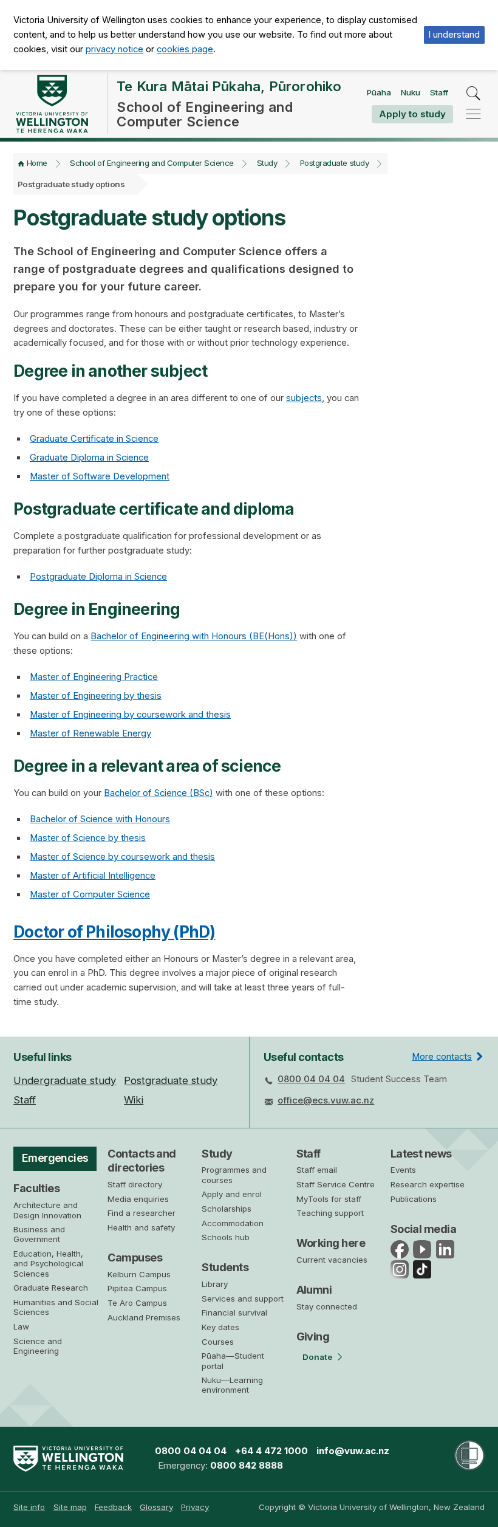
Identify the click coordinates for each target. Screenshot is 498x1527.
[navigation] (473, 114)
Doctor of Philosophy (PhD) (114, 931)
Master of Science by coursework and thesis (122, 856)
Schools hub (226, 1237)
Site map (70, 1507)
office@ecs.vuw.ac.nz (326, 1100)
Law (21, 1326)
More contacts (442, 1056)
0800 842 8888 (246, 1465)
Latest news (421, 1153)
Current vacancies (331, 1259)
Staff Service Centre (335, 1184)
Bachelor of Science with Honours (100, 819)
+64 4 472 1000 (271, 1451)
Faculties (36, 1188)
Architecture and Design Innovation (47, 1210)
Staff (439, 92)
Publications (414, 1199)
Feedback (113, 1507)
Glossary (156, 1507)
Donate (317, 1357)
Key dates (220, 1327)
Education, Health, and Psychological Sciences (48, 1263)
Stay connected (326, 1306)
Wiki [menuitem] (133, 1100)
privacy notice (114, 49)
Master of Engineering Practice (94, 676)
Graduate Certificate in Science (94, 438)
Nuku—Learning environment (232, 1385)
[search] (473, 94)
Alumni (314, 1289)
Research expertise (428, 1184)
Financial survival (234, 1312)
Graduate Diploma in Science (89, 457)
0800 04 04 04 (311, 1079)
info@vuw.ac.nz (352, 1451)
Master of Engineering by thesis (96, 695)
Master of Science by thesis (88, 837)
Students (225, 1267)
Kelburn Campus (139, 1274)
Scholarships (226, 1208)
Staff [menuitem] (24, 1100)
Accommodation (233, 1223)
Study (267, 163)
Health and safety (141, 1227)
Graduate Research (50, 1287)
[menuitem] (29, 1507)
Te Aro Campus (137, 1303)
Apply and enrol (232, 1194)
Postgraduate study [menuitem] (170, 1080)
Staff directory (134, 1184)
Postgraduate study (334, 163)
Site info (29, 1507)
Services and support (243, 1298)
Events (403, 1170)
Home (37, 163)
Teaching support (330, 1213)
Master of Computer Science (90, 894)
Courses (218, 1342)
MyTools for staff (328, 1199)
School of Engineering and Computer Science (152, 163)
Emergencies (55, 1157)
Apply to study (412, 114)
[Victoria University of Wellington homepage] (51, 104)
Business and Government (39, 1234)
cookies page (185, 49)
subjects (304, 398)
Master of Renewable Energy (90, 733)
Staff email (316, 1170)
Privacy (195, 1507)
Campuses (134, 1257)
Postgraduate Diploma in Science (98, 576)
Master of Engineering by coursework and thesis (130, 714)
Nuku (410, 92)
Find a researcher (141, 1213)
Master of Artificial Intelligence (92, 875)
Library (215, 1284)
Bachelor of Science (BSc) (158, 793)
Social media (424, 1229)
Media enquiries (138, 1199)
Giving (313, 1336)
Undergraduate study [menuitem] (64, 1080)
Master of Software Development (99, 476)
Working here (331, 1243)
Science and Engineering (37, 1346)
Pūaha (379, 92)
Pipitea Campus (137, 1288)
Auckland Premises (143, 1317)
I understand (454, 34)
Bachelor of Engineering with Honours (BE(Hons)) (193, 636)
